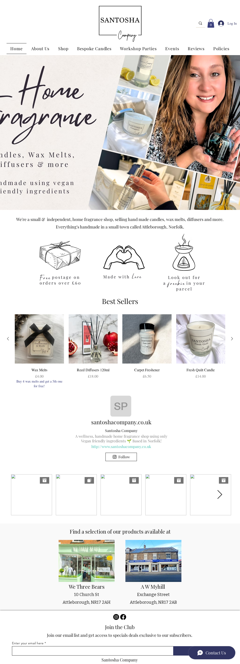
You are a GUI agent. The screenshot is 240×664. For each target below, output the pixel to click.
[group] (120, 351)
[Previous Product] (8, 338)
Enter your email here (28, 643)
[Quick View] (39, 339)
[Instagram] (116, 617)
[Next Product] (232, 338)
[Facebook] (123, 617)
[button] (210, 23)
